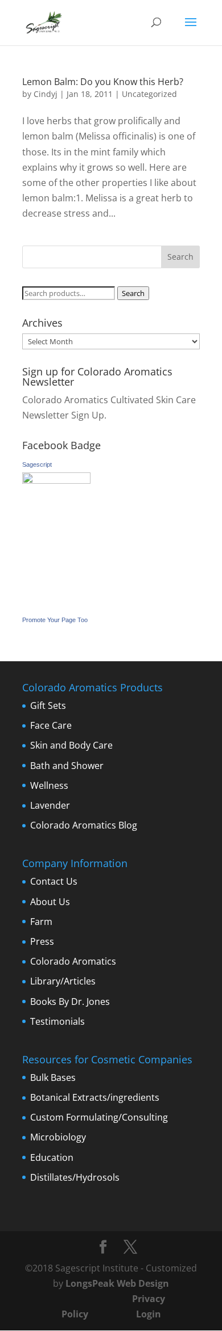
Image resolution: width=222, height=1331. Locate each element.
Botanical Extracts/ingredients (94, 1097)
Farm (41, 921)
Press (42, 941)
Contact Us (53, 881)
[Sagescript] (56, 480)
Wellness (49, 785)
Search (133, 293)
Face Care (51, 725)
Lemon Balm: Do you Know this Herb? (102, 81)
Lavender (50, 805)
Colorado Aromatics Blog (83, 825)
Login (148, 1314)
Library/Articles (63, 981)
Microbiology (58, 1137)
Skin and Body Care (71, 745)
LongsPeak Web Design (117, 1283)
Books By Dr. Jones (70, 1001)
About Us (50, 901)
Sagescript (37, 464)
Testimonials (57, 1021)
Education (51, 1157)
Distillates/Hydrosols (75, 1177)
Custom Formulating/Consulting (99, 1117)
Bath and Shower (67, 765)
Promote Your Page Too (55, 619)
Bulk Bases (53, 1077)
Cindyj (45, 93)
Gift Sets (48, 705)
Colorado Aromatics (73, 961)
